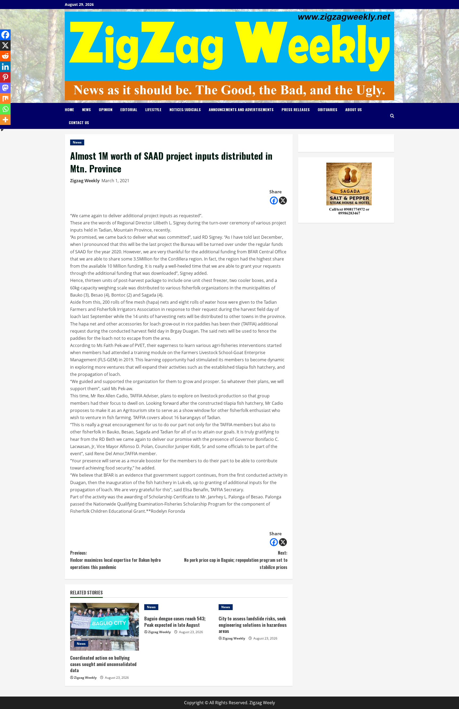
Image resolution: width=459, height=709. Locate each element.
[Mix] (5, 98)
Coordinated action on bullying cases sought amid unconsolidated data (103, 664)
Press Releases (296, 109)
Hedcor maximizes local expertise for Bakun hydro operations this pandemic (115, 560)
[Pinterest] (5, 77)
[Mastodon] (5, 87)
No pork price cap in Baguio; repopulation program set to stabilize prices (235, 560)
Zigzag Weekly (85, 181)
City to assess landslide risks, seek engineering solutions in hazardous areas (253, 624)
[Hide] (2, 130)
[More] (5, 119)
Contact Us (79, 122)
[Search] (392, 116)
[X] (283, 201)
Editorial (128, 109)
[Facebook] (274, 201)
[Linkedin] (5, 66)
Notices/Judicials (185, 109)
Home (69, 109)
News (86, 109)
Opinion (105, 109)
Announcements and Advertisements (241, 109)
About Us (353, 109)
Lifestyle (153, 109)
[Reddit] (5, 56)
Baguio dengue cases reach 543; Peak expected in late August (175, 621)
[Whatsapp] (5, 109)
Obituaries (327, 109)
